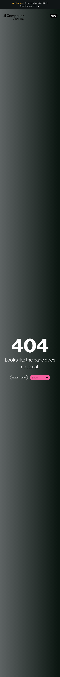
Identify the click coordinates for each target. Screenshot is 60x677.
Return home (19, 377)
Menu (53, 15)
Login (35, 377)
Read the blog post (28, 6)
